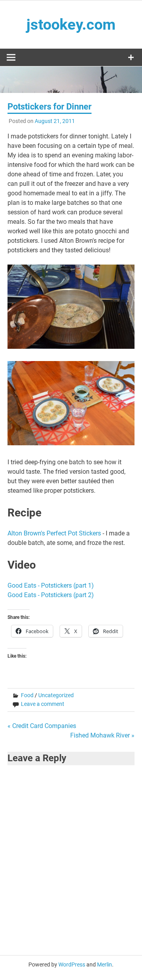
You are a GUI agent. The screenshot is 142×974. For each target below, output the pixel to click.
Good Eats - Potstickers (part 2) (50, 595)
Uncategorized (56, 695)
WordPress (71, 964)
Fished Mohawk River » (102, 735)
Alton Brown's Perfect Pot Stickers (54, 533)
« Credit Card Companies (41, 726)
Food (27, 695)
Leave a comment (42, 704)
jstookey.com (71, 24)
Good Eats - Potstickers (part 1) (50, 585)
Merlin (104, 964)
